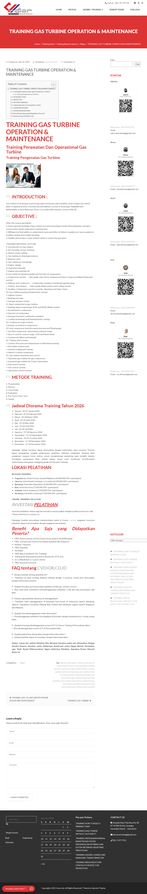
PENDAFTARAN (116, 9)
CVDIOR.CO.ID (52, 567)
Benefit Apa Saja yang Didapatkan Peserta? (29, 113)
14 (59, 839)
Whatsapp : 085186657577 (122, 371)
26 (51, 850)
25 (46, 850)
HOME (59, 9)
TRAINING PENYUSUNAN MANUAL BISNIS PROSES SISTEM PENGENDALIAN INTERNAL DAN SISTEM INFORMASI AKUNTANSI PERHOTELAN (90, 844)
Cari (112, 60)
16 (68, 839)
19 (51, 845)
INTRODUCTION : (20, 97)
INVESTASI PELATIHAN (21, 111)
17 (42, 845)
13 (55, 839)
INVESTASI (22, 504)
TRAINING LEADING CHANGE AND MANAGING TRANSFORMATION (122, 590)
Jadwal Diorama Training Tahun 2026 (27, 105)
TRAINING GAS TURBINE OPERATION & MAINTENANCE (32, 89)
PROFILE (72, 9)
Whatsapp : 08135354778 (122, 127)
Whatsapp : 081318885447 (122, 307)
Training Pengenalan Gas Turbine (27, 94)
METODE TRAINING (20, 102)
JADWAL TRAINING (92, 9)
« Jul (43, 864)
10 (42, 839)
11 (46, 839)
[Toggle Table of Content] (52, 84)
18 (46, 845)
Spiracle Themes (99, 888)
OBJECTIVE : (18, 100)
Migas (22, 662)
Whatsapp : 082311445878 (122, 241)
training (72, 520)
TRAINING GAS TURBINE (78, 701)
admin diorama (51, 62)
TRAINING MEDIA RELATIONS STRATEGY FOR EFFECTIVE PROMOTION (123, 601)
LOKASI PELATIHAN (20, 108)
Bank (7, 838)
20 (55, 845)
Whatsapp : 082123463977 (122, 186)
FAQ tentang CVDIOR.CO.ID (23, 116)
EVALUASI (135, 9)
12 (51, 839)
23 (68, 845)
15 (64, 839)
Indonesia (9, 842)
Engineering (27, 838)
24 (42, 850)
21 (59, 845)
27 (55, 850)
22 (64, 845)
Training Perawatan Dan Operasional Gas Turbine (31, 92)
